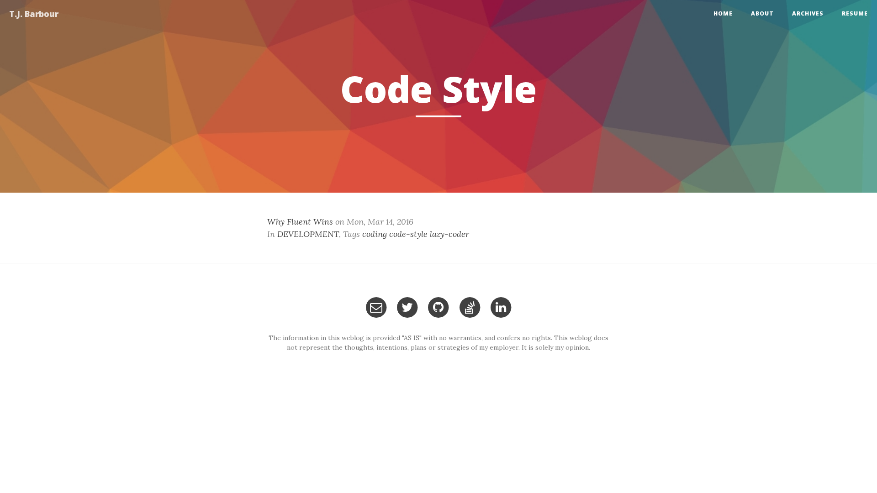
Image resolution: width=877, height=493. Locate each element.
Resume (855, 13)
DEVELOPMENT (308, 234)
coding (374, 234)
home (723, 13)
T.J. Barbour (33, 13)
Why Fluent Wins (300, 221)
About (762, 13)
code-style (408, 234)
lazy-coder (449, 234)
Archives (808, 13)
